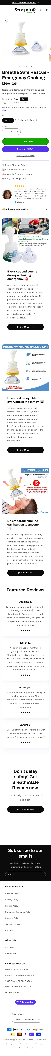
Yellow (8, 120)
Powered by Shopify (26, 1039)
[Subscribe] (43, 875)
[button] (3, 10)
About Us (9, 948)
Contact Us (10, 954)
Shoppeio (14, 1039)
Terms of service (26, 1044)
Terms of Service (13, 924)
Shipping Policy (12, 918)
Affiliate (9, 930)
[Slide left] (19, 67)
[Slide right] (31, 67)
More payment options (25, 155)
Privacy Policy (11, 900)
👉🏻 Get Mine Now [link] (26, 327)
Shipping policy (41, 1044)
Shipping (5, 103)
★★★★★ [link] (25, 631)
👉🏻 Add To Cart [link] (25, 573)
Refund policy (41, 1039)
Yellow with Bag (26, 120)
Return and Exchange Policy (18, 912)
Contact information (27, 1048)
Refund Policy (11, 906)
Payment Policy (12, 894)
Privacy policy (11, 1044)
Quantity (6, 126)
